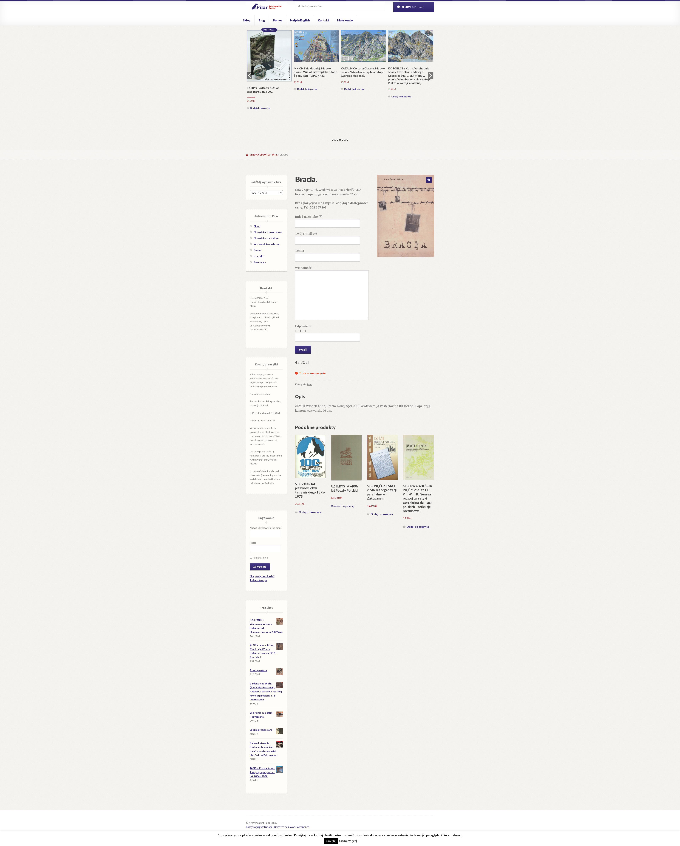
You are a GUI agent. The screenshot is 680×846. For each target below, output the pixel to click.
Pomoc (277, 20)
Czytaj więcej (348, 841)
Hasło (253, 542)
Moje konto (345, 20)
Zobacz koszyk (258, 580)
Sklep (247, 20)
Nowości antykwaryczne (268, 231)
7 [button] (347, 140)
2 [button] (335, 140)
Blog (262, 20)
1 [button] (332, 140)
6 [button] (345, 140)
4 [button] (340, 140)
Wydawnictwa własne (266, 244)
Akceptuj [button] (331, 841)
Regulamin (260, 262)
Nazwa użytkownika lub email (266, 527)
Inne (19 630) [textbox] (265, 192)
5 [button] (342, 140)
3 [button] (337, 140)
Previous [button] (249, 75)
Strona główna (260, 154)
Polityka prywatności (259, 827)
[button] (429, 180)
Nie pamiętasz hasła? (262, 576)
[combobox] (266, 192)
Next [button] (430, 75)
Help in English (300, 20)
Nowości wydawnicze (266, 237)
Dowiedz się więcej (342, 506)
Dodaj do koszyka (273, 114)
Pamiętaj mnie (260, 557)
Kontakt (323, 20)
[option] (282, 73)
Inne (274, 154)
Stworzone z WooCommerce (291, 827)
